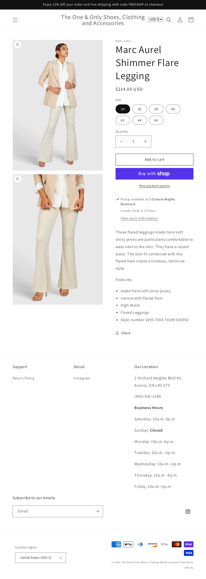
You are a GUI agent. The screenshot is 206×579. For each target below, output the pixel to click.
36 (140, 109)
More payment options (154, 186)
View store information (139, 218)
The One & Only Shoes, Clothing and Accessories (149, 562)
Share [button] (126, 333)
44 (140, 120)
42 (123, 120)
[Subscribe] (97, 511)
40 (173, 109)
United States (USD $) (35, 557)
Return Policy (23, 378)
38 (156, 109)
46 (156, 120)
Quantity (122, 131)
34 (123, 109)
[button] (15, 19)
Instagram (82, 378)
